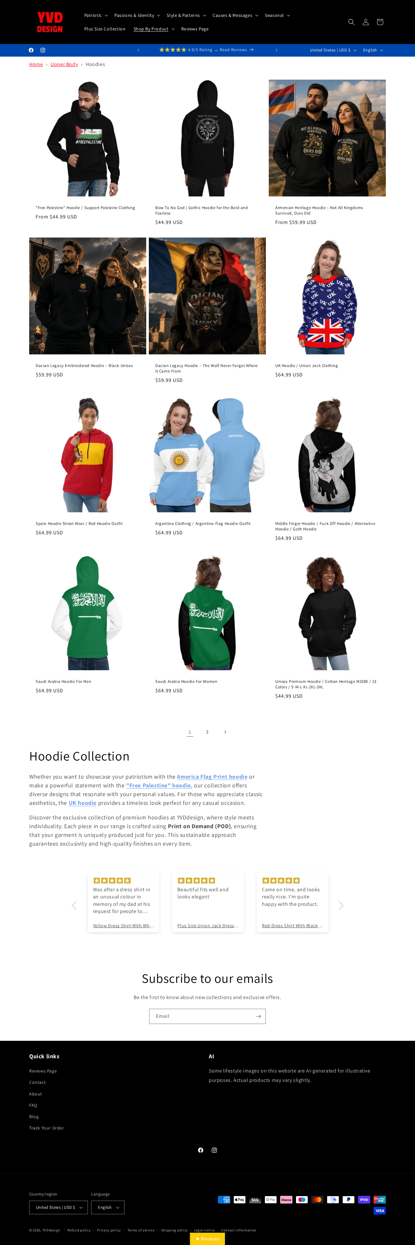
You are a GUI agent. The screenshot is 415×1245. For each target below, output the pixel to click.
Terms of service (141, 1230)
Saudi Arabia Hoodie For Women (186, 681)
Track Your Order (46, 1128)
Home (36, 64)
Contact (37, 1082)
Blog (34, 1116)
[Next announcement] (276, 50)
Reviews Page (43, 1071)
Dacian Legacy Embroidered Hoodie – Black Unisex (84, 365)
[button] (95, 15)
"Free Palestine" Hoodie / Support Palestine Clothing (85, 207)
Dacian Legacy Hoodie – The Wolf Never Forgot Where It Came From (206, 368)
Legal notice (204, 1230)
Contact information (238, 1230)
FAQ (33, 1105)
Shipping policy (174, 1230)
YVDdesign (51, 1230)
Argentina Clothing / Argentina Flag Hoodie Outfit (202, 523)
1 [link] (190, 731)
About (35, 1094)
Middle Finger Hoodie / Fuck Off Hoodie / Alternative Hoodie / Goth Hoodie (325, 526)
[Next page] (225, 732)
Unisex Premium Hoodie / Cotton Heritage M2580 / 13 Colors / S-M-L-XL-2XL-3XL (325, 684)
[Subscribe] (258, 1016)
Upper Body (64, 64)
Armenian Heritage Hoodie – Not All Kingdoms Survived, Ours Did (319, 210)
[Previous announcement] (138, 50)
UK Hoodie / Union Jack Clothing (306, 365)
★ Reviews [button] (207, 1238)
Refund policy (78, 1230)
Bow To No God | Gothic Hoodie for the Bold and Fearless (201, 210)
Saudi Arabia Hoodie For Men (63, 681)
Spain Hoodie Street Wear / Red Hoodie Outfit (79, 523)
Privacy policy (109, 1230)
